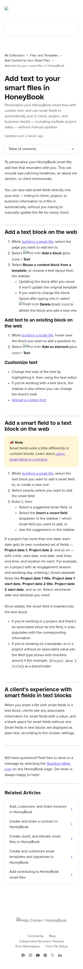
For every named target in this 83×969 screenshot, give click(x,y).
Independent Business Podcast (41, 941)
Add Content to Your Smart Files (27, 60)
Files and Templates (44, 55)
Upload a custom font (29, 400)
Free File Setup (57, 946)
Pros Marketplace (27, 946)
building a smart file (37, 242)
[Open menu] (74, 8)
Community (36, 936)
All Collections (15, 55)
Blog (52, 936)
